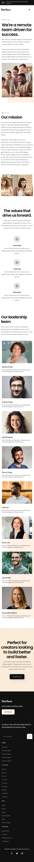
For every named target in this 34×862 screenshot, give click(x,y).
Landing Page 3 (6, 757)
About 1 (4, 769)
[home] (6, 10)
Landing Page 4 (6, 761)
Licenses (4, 834)
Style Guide (5, 831)
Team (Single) (6, 822)
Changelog (5, 841)
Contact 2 (5, 793)
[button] (29, 9)
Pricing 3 (4, 786)
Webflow (26, 849)
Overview (4, 747)
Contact (4, 790)
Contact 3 (5, 797)
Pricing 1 (4, 779)
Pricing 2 (4, 783)
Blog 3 (4, 812)
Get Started (8, 712)
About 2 (4, 773)
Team (3, 819)
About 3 (4, 776)
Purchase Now (17, 676)
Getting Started (6, 838)
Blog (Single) (6, 815)
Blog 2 (4, 809)
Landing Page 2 (6, 754)
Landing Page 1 (6, 750)
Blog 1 (4, 805)
